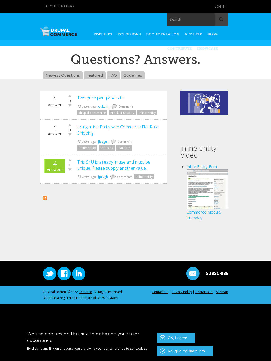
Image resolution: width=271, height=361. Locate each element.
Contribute (179, 48)
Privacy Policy (182, 292)
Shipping (106, 148)
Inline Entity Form (202, 166)
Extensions (129, 34)
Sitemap (222, 292)
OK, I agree (177, 338)
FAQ (113, 75)
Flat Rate (124, 148)
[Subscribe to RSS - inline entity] (45, 197)
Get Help (193, 34)
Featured (94, 75)
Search (175, 19)
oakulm (103, 106)
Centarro (85, 292)
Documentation (162, 34)
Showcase (207, 48)
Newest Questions (63, 75)
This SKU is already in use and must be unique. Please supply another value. (113, 165)
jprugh (103, 176)
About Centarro (60, 6)
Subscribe (217, 273)
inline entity (147, 112)
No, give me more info (186, 351)
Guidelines (132, 75)
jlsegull (103, 141)
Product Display (122, 112)
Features (103, 34)
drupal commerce (92, 112)
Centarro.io (204, 292)
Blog (212, 34)
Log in (220, 6)
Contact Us (160, 292)
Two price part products (100, 98)
